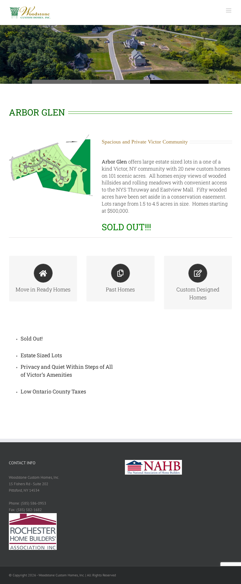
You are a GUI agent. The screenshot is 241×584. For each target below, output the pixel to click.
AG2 (120, 82)
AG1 (179, 82)
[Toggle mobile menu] (229, 10)
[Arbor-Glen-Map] (51, 136)
